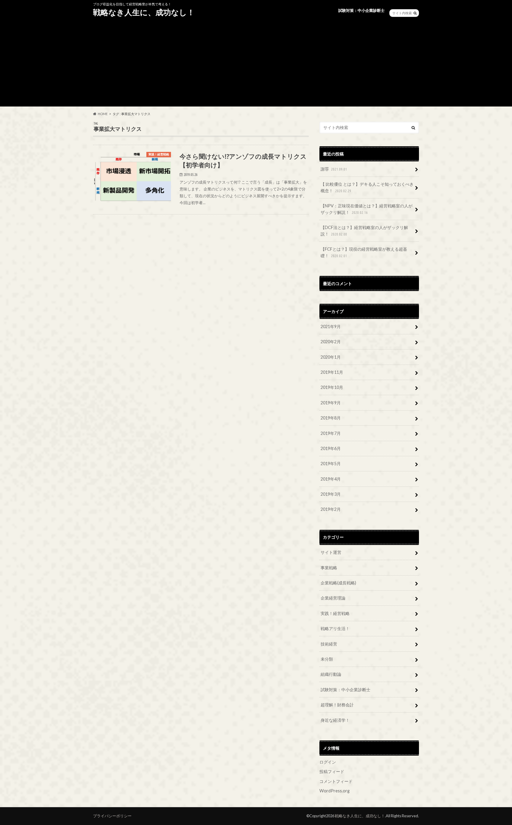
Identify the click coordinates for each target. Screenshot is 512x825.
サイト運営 (331, 552)
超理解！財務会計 (337, 704)
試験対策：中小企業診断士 (361, 10)
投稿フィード (331, 771)
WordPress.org (334, 790)
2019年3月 (331, 494)
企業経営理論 (333, 597)
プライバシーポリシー (112, 815)
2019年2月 (331, 509)
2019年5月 (331, 463)
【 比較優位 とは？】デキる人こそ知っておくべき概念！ (367, 187)
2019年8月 (331, 417)
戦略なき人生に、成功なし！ (144, 12)
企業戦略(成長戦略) (338, 582)
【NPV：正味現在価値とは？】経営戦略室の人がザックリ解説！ (366, 209)
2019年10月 (332, 387)
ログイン (327, 761)
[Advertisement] (256, 64)
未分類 (327, 659)
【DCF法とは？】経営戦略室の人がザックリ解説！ (364, 230)
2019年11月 (332, 372)
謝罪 (334, 168)
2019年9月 (331, 402)
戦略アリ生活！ (335, 628)
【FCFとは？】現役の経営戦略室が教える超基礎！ (364, 252)
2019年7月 (331, 433)
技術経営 (329, 643)
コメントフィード (336, 781)
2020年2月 (331, 341)
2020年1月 (331, 357)
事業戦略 (329, 567)
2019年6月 (331, 448)
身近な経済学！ (335, 720)
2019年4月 (331, 478)
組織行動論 (331, 674)
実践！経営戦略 (335, 613)
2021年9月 (331, 326)
